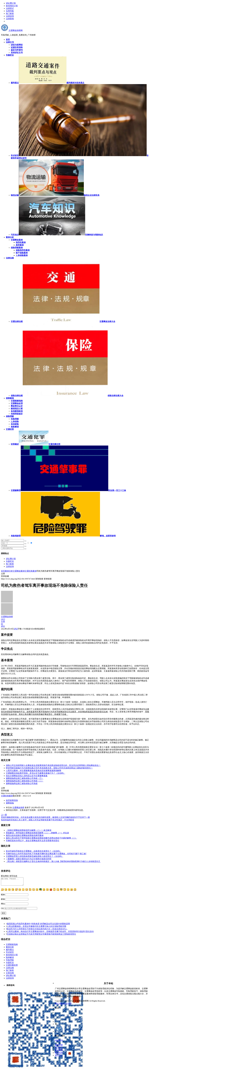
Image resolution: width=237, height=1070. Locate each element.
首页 (3, 571)
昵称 (3, 895)
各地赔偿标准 (17, 411)
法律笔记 (10, 8)
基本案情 (59, 1050)
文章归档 (10, 973)
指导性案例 (21, 242)
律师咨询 (59, 1040)
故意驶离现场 (12, 800)
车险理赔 (15, 419)
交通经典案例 (31, 571)
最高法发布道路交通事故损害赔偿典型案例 (24, 835)
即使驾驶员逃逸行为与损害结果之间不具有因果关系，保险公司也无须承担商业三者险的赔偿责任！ (49, 768)
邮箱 (3, 899)
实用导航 (10, 11)
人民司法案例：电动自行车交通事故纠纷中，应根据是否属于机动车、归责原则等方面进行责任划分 (50, 931)
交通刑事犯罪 (12, 965)
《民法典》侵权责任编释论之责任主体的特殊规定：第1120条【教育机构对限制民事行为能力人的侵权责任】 (53, 861)
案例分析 (9, 571)
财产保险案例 (22, 253)
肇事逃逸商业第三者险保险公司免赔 (22, 783)
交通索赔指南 (17, 401)
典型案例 (20, 245)
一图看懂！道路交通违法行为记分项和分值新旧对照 (28, 859)
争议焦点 (59, 1047)
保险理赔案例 (17, 248)
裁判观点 (10, 950)
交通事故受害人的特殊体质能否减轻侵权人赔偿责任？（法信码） (34, 856)
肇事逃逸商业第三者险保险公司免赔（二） (24, 781)
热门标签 (10, 13)
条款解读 (15, 427)
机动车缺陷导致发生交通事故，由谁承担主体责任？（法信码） (33, 851)
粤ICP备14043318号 (63, 1003)
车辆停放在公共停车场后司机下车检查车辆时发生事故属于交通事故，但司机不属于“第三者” (46, 854)
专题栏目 (10, 561)
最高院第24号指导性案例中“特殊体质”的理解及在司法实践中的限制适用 (38, 924)
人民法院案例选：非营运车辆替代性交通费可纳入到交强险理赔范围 (36, 926)
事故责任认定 (17, 406)
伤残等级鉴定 (17, 414)
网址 (3, 904)
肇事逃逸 (10, 803)
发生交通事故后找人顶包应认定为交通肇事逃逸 (26, 776)
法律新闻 (10, 19)
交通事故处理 (17, 403)
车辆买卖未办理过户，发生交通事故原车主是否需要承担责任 (32, 841)
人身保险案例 (22, 255)
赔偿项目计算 (12, 6)
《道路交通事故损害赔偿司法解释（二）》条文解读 (28, 830)
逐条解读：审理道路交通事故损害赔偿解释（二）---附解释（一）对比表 (37, 833)
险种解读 (10, 957)
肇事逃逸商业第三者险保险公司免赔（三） (24, 778)
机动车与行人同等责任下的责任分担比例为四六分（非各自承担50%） (37, 929)
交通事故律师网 (15, 30)
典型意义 (59, 1055)
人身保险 (15, 421)
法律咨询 (10, 16)
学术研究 (10, 952)
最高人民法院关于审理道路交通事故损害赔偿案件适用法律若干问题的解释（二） (41, 838)
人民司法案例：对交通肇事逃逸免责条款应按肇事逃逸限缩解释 (33, 770)
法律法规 (10, 968)
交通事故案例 (17, 240)
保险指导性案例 (23, 250)
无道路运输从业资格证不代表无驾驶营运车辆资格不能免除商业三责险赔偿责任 (41, 934)
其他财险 (15, 424)
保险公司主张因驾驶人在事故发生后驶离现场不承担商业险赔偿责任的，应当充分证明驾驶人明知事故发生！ (53, 765)
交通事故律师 (18, 807)
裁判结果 (59, 1053)
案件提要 (59, 1045)
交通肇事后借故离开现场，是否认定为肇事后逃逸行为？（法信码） (35, 773)
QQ (2, 908)
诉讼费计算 (11, 3)
